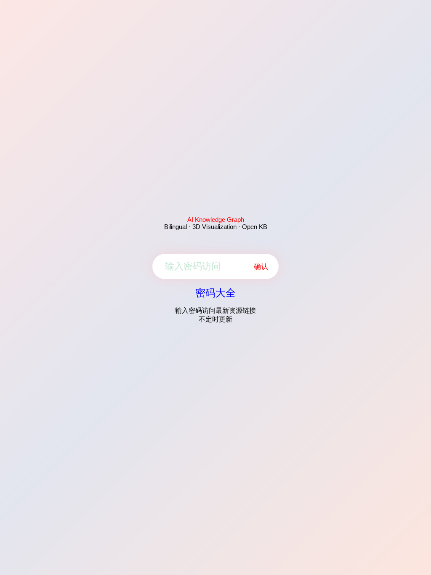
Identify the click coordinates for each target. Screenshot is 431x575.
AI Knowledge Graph (215, 219)
